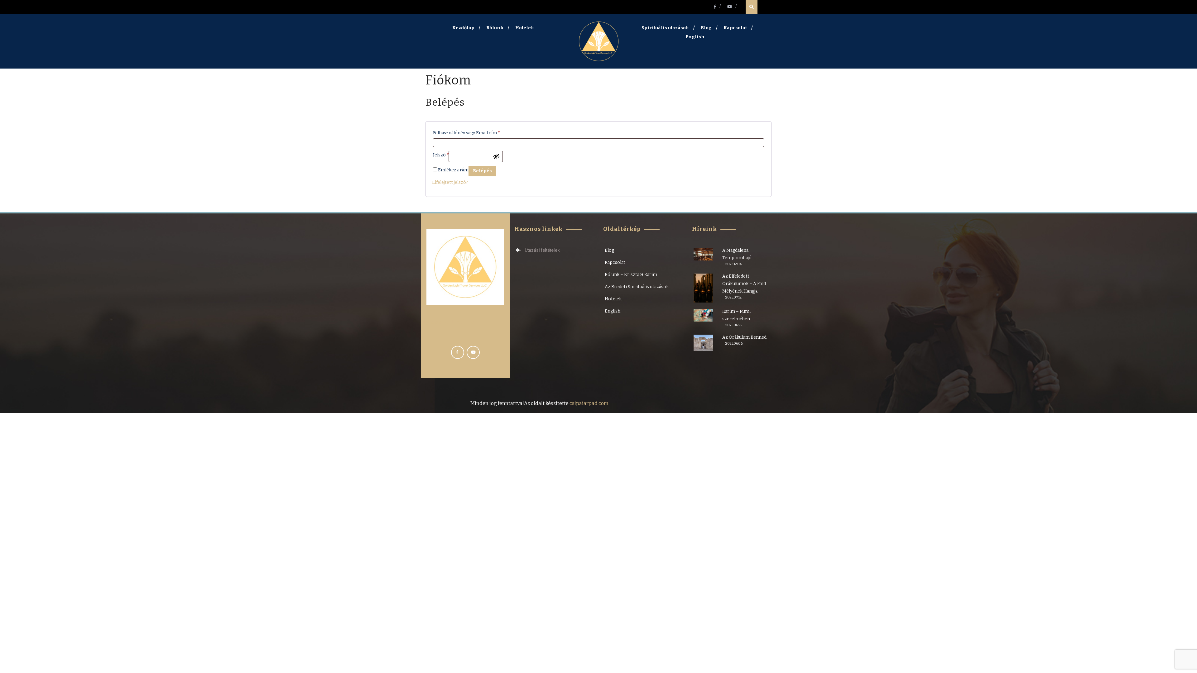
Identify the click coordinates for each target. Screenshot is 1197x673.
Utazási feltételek (542, 250)
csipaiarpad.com (588, 403)
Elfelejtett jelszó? (450, 182)
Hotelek (524, 28)
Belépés (482, 171)
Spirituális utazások (665, 28)
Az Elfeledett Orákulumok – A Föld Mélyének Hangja (744, 284)
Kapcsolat (735, 28)
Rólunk (494, 28)
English (694, 37)
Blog (706, 28)
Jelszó (441, 154)
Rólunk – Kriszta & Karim (631, 274)
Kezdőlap (463, 28)
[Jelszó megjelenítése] (496, 156)
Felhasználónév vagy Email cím (466, 132)
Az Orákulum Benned (744, 337)
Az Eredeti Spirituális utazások (637, 286)
